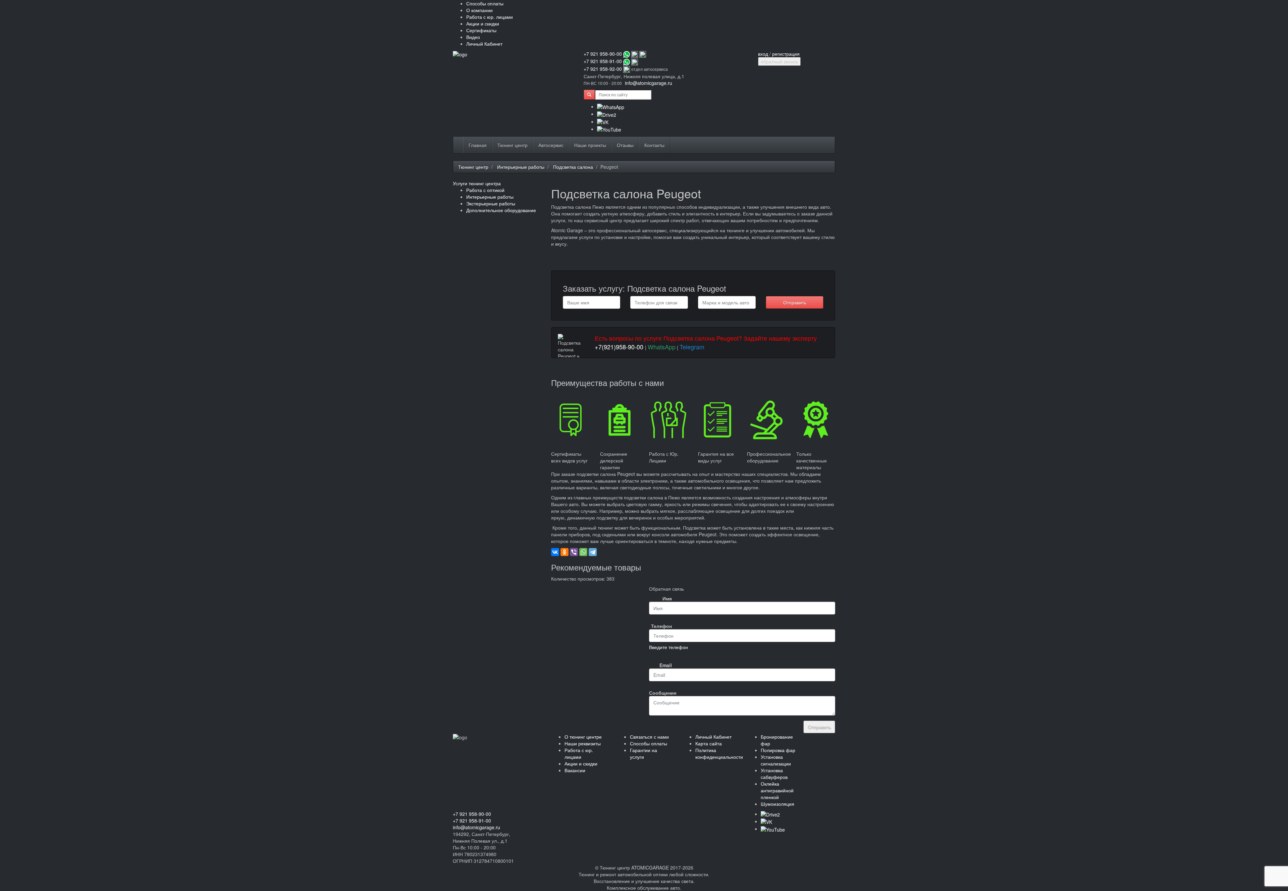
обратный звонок (779, 61)
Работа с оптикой (485, 190)
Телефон (661, 626)
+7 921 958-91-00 (603, 61)
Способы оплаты (484, 3)
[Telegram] (593, 552)
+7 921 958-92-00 (603, 68)
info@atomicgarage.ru (648, 83)
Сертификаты (481, 30)
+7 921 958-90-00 (603, 53)
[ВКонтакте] (555, 552)
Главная (478, 145)
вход (763, 53)
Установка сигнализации (776, 760)
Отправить (794, 302)
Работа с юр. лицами (489, 16)
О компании (479, 10)
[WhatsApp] (583, 552)
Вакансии (575, 770)
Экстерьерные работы (490, 203)
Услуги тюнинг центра (477, 183)
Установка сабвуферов (774, 773)
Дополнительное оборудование (501, 210)
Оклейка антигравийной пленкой (777, 790)
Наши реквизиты (583, 743)
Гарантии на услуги (643, 753)
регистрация (786, 53)
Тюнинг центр (512, 145)
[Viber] (574, 552)
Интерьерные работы (520, 166)
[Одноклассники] (564, 552)
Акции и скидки (482, 23)
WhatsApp (662, 346)
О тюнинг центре (583, 736)
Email (665, 665)
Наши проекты (590, 145)
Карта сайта (708, 743)
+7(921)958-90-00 (619, 346)
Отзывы (625, 145)
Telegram (692, 346)
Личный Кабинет (484, 43)
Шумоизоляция (777, 803)
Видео (473, 37)
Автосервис (551, 145)
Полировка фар (778, 750)
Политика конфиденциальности (719, 753)
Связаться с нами (649, 736)
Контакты (654, 145)
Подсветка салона (573, 166)
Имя (667, 598)
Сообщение (663, 692)
